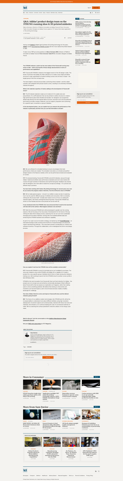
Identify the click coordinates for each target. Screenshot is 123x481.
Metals (44, 421)
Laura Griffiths (79, 27)
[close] (121, 2)
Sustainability (85, 421)
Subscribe (48, 357)
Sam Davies (27, 33)
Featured (82, 18)
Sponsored (33, 448)
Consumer (25, 18)
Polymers (64, 391)
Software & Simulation (67, 421)
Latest (77, 18)
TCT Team (78, 55)
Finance (25, 421)
